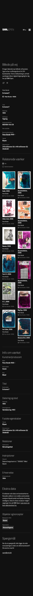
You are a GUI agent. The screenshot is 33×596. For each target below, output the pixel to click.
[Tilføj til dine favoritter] (7, 82)
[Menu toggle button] (30, 30)
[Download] (3, 82)
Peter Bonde (6, 135)
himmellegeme (8, 527)
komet (5, 520)
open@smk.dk (7, 553)
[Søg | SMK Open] (8, 30)
